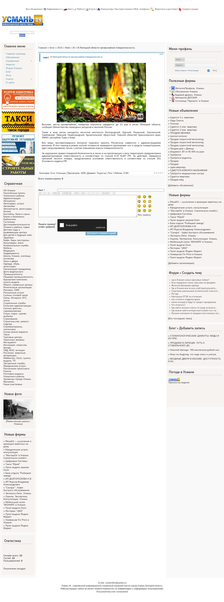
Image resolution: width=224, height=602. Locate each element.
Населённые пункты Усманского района (14, 194)
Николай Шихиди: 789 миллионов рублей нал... (195, 350)
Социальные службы (14, 303)
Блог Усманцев (58, 173)
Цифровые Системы (16, 461)
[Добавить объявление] (180, 185)
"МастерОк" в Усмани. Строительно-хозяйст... (16, 456)
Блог (52, 47)
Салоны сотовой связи (15, 295)
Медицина (9, 250)
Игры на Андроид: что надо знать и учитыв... (194, 354)
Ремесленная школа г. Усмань (19, 422)
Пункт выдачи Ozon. (16, 508)
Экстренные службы (14, 363)
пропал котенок (178, 136)
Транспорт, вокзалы (13, 339)
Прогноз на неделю (178, 382)
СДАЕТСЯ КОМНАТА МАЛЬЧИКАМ (188, 170)
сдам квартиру (178, 167)
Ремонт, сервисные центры (17, 284)
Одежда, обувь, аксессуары (11, 265)
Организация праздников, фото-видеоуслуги (17, 270)
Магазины (8, 381)
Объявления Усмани (186, 91)
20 (73, 47)
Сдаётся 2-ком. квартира (183, 126)
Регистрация (193, 70)
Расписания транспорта (16, 368)
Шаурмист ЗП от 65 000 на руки (187, 151)
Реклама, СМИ (11, 290)
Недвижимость (54, 9)
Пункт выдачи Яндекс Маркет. (186, 251)
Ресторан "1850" (14, 511)
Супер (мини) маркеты (15, 332)
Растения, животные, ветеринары (14, 354)
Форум (174, 272)
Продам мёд (176, 179)
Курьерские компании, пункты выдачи (15, 280)
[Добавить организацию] (181, 263)
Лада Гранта (176, 120)
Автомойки (9, 206)
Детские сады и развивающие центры (15, 231)
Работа (80, 9)
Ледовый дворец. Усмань (188, 94)
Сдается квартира (179, 176)
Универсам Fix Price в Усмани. (186, 254)
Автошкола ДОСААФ (186, 97)
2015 (59, 47)
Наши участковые (12, 384)
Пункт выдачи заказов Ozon (185, 220)
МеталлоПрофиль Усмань (189, 88)
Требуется (175, 154)
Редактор (101, 173)
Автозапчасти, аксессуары (17, 208)
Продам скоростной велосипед (187, 139)
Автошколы (9, 201)
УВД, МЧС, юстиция (14, 350)
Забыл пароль (181, 70)
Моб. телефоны (141, 9)
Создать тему (192, 272)
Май (67, 47)
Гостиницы (9, 222)
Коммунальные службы (16, 245)
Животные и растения (166, 9)
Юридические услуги (14, 366)
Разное (7, 371)
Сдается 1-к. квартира (182, 117)
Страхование (10, 318)
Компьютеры (107, 9)
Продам (174, 161)
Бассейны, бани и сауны (16, 214)
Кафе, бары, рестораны (16, 240)
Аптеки (7, 211)
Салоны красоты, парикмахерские (12, 309)
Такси (6, 334)
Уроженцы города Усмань (17, 379)
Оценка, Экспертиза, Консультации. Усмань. (15, 497)
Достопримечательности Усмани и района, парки (16, 225)
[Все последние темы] (180, 318)
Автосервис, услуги (13, 203)
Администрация (11, 198)
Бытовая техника (123, 9)
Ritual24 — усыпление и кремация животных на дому (17, 444)
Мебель (7, 248)
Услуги (92, 9)
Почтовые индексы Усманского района (13, 375)
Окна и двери (10, 261)
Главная (42, 47)
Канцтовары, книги (13, 242)
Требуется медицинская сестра (187, 173)
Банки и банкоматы (13, 216)
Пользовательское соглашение (112, 591)
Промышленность (13, 274)
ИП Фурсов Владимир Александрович (16, 483)
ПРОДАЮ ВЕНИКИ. (180, 133)
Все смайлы (144, 214)
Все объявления (34, 9)
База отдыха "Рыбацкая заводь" (187, 223)
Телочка (174, 123)
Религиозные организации (17, 287)
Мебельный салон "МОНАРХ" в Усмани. (14, 503)
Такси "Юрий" (12, 464)
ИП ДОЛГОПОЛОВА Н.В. (18, 478)
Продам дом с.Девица (182, 148)
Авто (70, 9)
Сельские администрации (17, 305)
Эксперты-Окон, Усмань (18, 493)
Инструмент (9, 342)
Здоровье (8, 237)
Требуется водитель (181, 158)
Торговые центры (12, 337)
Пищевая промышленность (18, 277)
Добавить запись (192, 328)
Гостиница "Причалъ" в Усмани (192, 101)
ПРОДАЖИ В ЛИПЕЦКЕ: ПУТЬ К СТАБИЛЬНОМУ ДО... (186, 344)
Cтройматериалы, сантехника (13, 328)
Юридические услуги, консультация (15, 451)
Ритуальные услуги (13, 292)
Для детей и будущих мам (17, 235)
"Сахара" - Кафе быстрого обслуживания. (16, 488)
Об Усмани (9, 190)
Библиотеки (9, 219)
